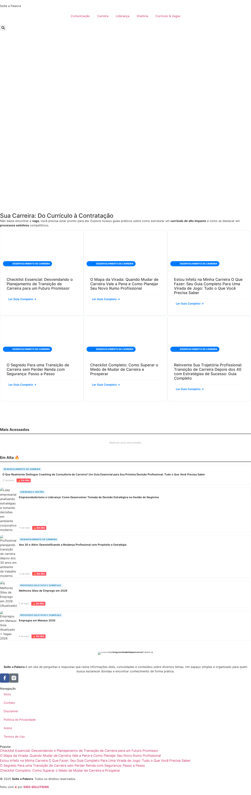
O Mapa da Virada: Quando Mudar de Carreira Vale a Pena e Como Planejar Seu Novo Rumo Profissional (124, 284)
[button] (3, 28)
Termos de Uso (14, 736)
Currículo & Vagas (167, 16)
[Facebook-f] (4, 678)
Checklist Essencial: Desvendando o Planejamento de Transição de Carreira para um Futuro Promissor (40, 284)
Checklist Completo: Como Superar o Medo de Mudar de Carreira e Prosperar (124, 369)
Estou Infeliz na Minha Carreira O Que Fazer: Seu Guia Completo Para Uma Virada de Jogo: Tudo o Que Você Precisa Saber (208, 286)
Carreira (102, 16)
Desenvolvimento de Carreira (31, 263)
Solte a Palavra (10, 6)
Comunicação (80, 16)
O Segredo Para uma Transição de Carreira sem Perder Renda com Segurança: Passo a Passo (38, 369)
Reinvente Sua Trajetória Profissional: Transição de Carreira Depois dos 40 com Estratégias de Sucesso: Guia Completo (208, 371)
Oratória (142, 16)
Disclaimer (11, 711)
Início (7, 694)
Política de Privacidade (20, 719)
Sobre (8, 728)
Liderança (122, 16)
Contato (9, 703)
